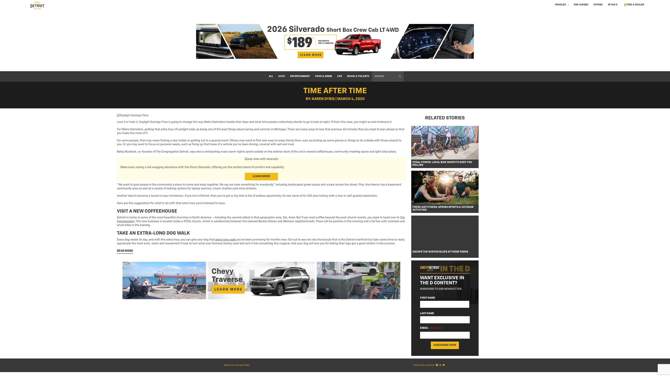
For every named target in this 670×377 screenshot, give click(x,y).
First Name (427, 298)
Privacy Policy (243, 365)
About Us (229, 365)
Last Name (427, 313)
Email (431, 328)
